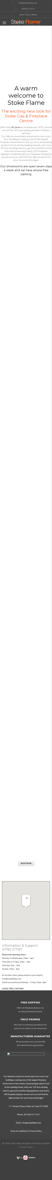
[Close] (27, 898)
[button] (26, 909)
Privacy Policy (35, 1131)
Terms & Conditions (18, 1131)
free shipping (30, 1002)
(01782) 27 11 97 (32, 1114)
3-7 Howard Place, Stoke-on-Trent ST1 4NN (28, 1106)
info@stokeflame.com (11, 978)
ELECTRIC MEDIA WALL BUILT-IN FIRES (26, 841)
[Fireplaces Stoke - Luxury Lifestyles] (26, 22)
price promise (30, 1019)
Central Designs (26, 1147)
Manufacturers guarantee (30, 1036)
